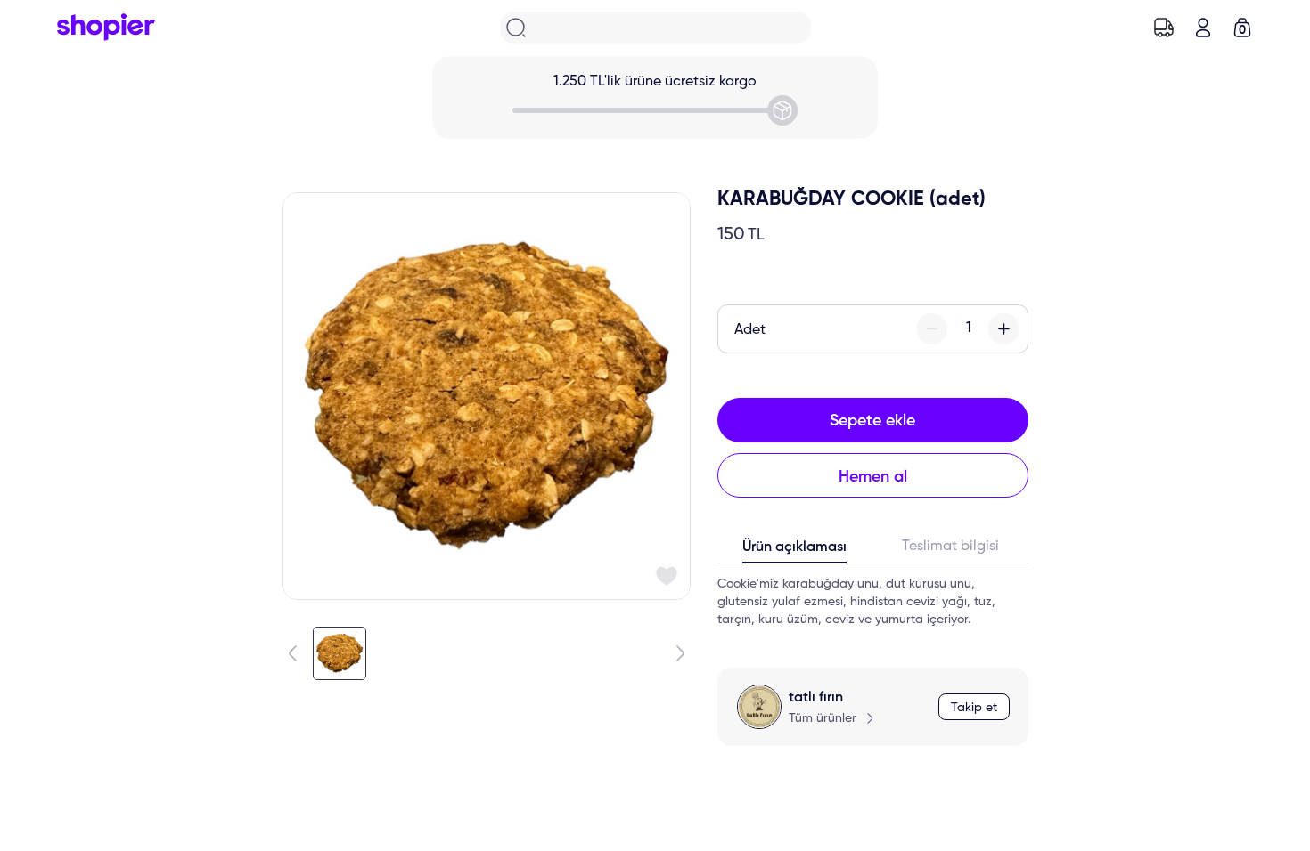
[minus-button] (931, 328)
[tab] (795, 551)
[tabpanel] (872, 601)
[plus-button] (1003, 328)
